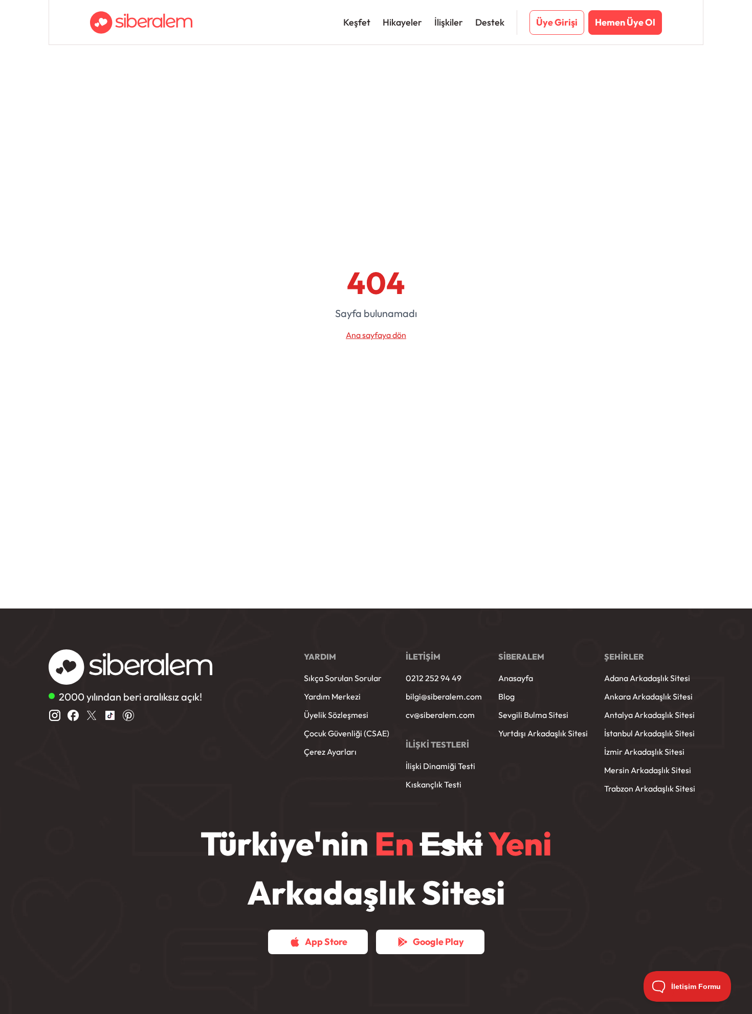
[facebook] (73, 715)
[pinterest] (128, 715)
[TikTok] (110, 715)
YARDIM (320, 656)
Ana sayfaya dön (376, 335)
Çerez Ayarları (330, 752)
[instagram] (55, 715)
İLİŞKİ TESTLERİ (437, 744)
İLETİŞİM (423, 656)
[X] (91, 715)
